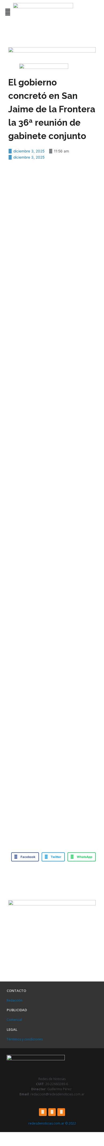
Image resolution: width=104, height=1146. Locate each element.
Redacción (14, 1000)
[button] (8, 12)
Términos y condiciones (25, 1039)
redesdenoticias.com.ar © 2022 (52, 1123)
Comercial (14, 1019)
